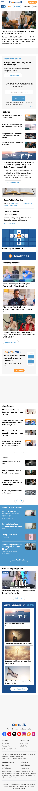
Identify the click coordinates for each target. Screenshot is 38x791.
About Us (5, 740)
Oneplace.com (24, 768)
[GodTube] (34, 734)
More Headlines (10, 342)
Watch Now (19, 598)
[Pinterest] (9, 734)
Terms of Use (6, 746)
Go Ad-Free (32, 2)
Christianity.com (25, 765)
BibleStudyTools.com (8, 762)
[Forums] (29, 734)
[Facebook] (4, 734)
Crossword (26, 6)
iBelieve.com (6, 765)
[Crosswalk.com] (16, 2)
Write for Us (23, 746)
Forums (17, 6)
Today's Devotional (12, 59)
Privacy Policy (24, 743)
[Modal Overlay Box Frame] (19, 95)
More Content (19, 560)
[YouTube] (19, 734)
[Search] (3, 6)
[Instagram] (24, 734)
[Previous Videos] (16, 452)
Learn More (19, 370)
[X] (14, 734)
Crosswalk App (24, 740)
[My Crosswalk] (15, 352)
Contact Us (5, 743)
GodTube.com (24, 762)
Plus (9, 6)
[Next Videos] (22, 452)
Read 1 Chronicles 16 (11, 224)
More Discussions (19, 689)
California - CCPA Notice (9, 749)
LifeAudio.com (6, 768)
